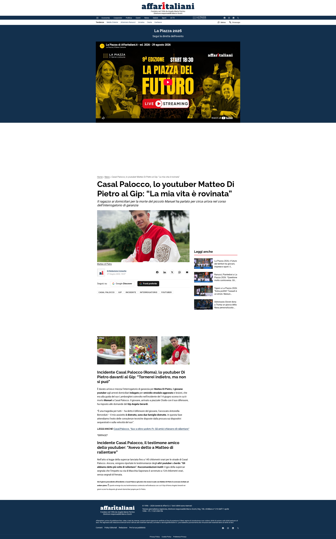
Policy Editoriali (110, 528)
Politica (129, 18)
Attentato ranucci (128, 22)
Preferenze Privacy (179, 537)
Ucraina (141, 22)
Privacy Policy (155, 537)
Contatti (99, 528)
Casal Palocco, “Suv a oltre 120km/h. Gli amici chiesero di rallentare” (151, 428)
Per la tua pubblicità (137, 528)
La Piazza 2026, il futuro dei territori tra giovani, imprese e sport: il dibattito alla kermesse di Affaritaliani (225, 264)
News (146, 18)
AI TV (172, 18)
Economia (106, 18)
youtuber (166, 292)
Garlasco (158, 22)
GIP (120, 292)
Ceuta (149, 22)
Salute (155, 18)
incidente (131, 292)
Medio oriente (112, 22)
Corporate (118, 18)
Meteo (223, 22)
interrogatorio (148, 292)
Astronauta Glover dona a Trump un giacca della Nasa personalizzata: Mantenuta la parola (225, 305)
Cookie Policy (166, 537)
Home (100, 177)
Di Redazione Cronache (116, 271)
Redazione (123, 528)
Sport (164, 18)
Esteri (138, 18)
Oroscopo (236, 22)
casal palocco (107, 292)
